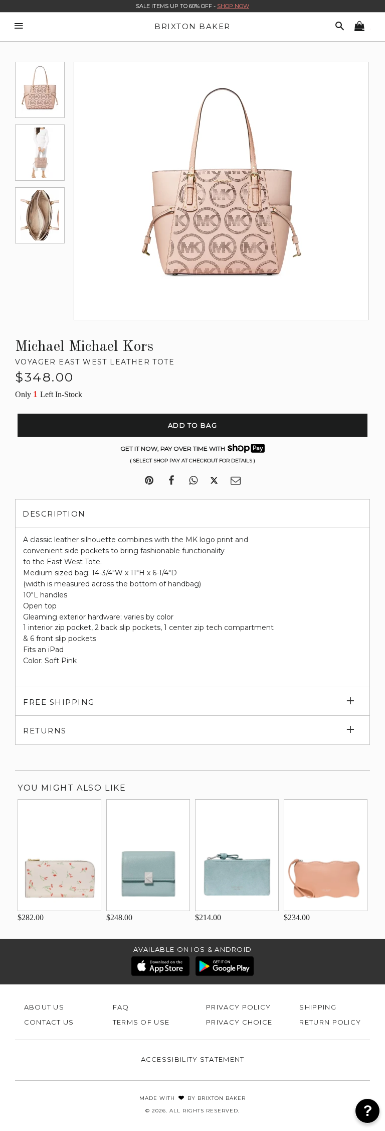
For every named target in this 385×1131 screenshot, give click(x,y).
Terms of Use (141, 1022)
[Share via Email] (235, 480)
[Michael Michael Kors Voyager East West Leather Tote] (40, 90)
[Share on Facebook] (171, 480)
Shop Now (233, 6)
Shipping (317, 1007)
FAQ (121, 1007)
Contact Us (49, 1022)
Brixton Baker (192, 26)
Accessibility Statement (193, 1059)
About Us (44, 1007)
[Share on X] (214, 480)
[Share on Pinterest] (149, 480)
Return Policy (330, 1022)
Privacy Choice (239, 1022)
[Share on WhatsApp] (193, 480)
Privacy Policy (238, 1007)
